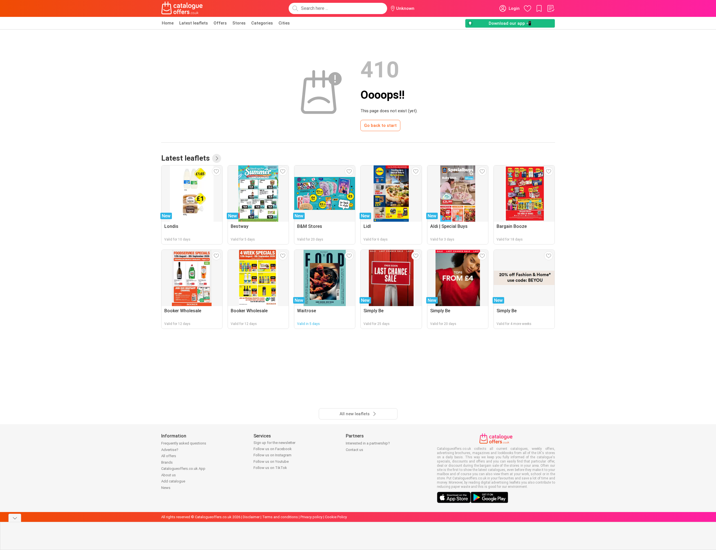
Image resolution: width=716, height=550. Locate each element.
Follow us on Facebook (272, 449)
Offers (220, 23)
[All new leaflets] (216, 158)
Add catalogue (173, 481)
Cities (284, 23)
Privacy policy (311, 517)
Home (168, 23)
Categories (262, 23)
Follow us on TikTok (270, 468)
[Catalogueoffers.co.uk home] (182, 8)
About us (168, 475)
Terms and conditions (280, 517)
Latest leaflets (193, 23)
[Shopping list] (550, 8)
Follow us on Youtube (271, 461)
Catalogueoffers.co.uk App (183, 468)
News (165, 488)
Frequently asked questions (183, 443)
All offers (168, 456)
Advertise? (169, 450)
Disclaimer (251, 517)
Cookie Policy (336, 517)
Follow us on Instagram (272, 455)
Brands (167, 462)
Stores (239, 23)
